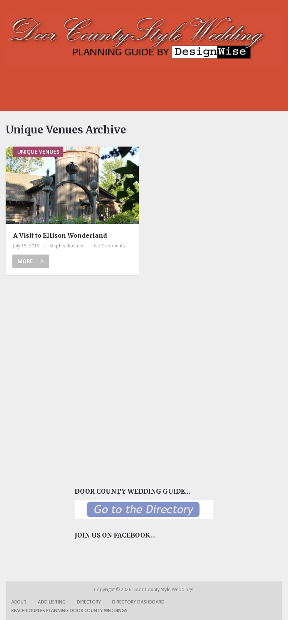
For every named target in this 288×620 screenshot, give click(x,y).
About (19, 602)
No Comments (109, 246)
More (25, 261)
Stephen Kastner (67, 246)
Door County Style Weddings (163, 589)
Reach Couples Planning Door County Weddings (69, 610)
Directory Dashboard (138, 602)
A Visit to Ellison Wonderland (60, 235)
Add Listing (52, 602)
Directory (89, 602)
